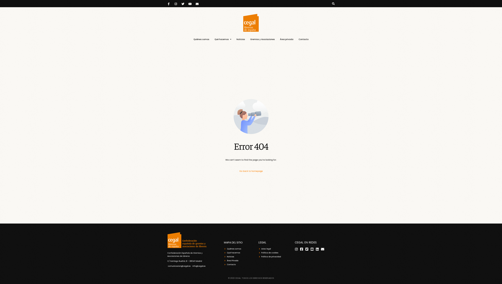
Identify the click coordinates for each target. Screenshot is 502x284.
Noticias (240, 39)
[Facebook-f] (168, 4)
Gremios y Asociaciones (262, 39)
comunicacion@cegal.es (179, 266)
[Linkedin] (317, 249)
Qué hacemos (222, 39)
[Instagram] (175, 4)
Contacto (304, 39)
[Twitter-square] (307, 249)
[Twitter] (183, 4)
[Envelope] (197, 4)
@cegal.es (201, 266)
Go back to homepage (251, 171)
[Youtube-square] (312, 249)
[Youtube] (190, 4)
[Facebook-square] (301, 249)
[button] (333, 3)
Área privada (286, 39)
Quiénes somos (201, 39)
